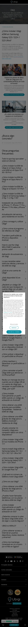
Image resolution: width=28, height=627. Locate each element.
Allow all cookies (14, 332)
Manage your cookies (8, 312)
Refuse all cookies (14, 324)
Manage (14, 327)
